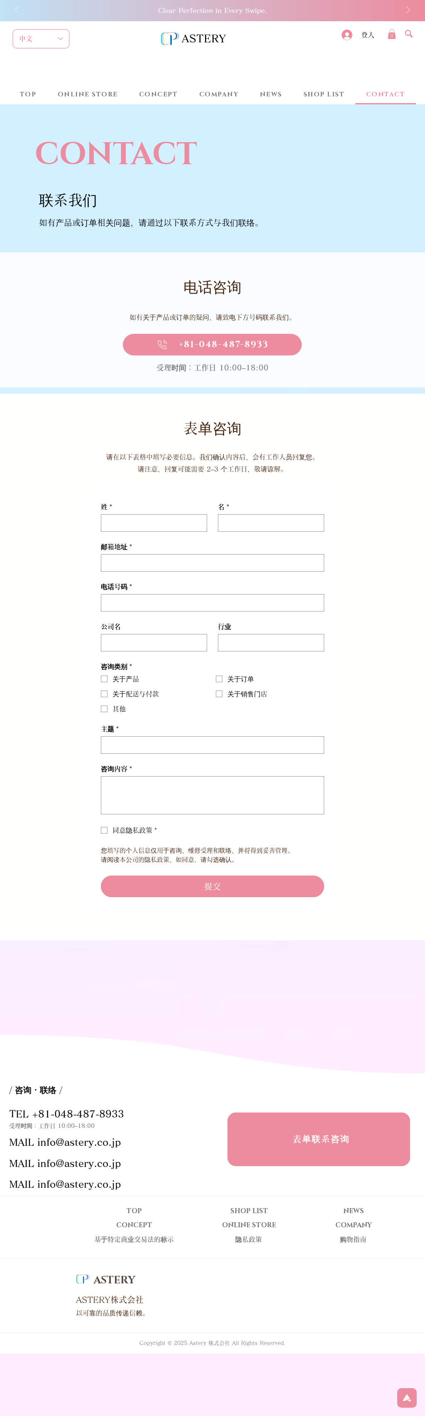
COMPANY (353, 1225)
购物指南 (353, 1239)
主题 (110, 728)
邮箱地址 (116, 546)
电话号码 (116, 586)
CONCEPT (134, 1225)
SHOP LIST (249, 1211)
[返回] (17, 10)
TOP (134, 1211)
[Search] (409, 33)
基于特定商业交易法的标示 (134, 1239)
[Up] (407, 1398)
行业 (224, 626)
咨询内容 (116, 768)
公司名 (111, 626)
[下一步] (408, 10)
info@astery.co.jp (79, 1142)
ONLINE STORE (249, 1225)
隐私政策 (248, 1239)
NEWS (353, 1211)
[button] (392, 34)
